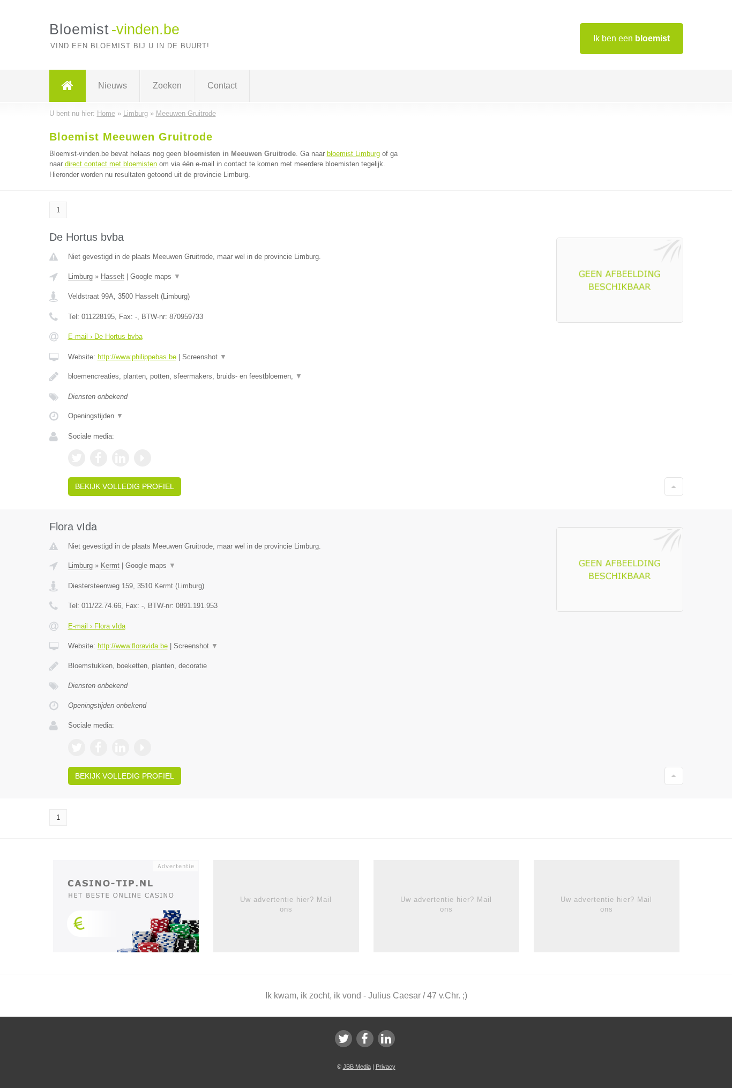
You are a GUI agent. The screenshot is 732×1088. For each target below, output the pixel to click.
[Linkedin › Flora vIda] (120, 747)
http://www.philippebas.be (137, 357)
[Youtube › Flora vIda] (142, 747)
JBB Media (357, 1066)
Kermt (110, 565)
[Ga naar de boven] (673, 486)
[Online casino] (133, 909)
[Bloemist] (67, 86)
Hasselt (112, 276)
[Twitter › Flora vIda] (76, 747)
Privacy (385, 1066)
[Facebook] (365, 1038)
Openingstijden (95, 416)
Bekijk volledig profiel (124, 486)
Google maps (155, 276)
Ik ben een (631, 38)
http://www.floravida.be (133, 646)
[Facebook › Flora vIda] (98, 747)
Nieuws (112, 85)
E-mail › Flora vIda (96, 626)
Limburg (80, 276)
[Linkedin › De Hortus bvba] (120, 458)
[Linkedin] (386, 1038)
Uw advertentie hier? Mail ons (286, 904)
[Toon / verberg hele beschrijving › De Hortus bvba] (233, 376)
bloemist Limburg (353, 154)
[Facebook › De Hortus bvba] (98, 458)
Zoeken (167, 85)
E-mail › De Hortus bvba (105, 336)
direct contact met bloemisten (111, 164)
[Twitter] (343, 1038)
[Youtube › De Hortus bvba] (142, 458)
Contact (222, 85)
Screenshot (204, 357)
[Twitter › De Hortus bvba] (76, 458)
